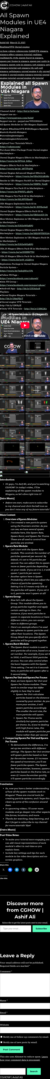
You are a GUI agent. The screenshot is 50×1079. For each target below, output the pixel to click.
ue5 (36, 68)
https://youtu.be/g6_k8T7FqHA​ (16, 168)
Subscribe (41, 928)
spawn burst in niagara (31, 58)
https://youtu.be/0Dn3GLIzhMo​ (32, 176)
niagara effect (7, 54)
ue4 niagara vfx (25, 68)
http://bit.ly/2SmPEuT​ (11, 298)
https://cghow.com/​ (10, 146)
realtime (37, 54)
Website (4, 1025)
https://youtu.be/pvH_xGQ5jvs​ (18, 259)
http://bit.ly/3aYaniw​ (28, 111)
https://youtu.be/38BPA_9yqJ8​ (31, 184)
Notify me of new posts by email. (20, 1042)
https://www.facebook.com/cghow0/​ (19, 278)
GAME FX (34, 51)
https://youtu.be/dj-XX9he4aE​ (32, 207)
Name (4, 1000)
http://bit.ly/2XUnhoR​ (28, 288)
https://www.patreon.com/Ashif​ (16, 118)
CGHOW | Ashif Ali (21, 5)
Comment (6, 971)
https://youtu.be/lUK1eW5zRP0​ (16, 225)
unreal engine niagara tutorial (26, 74)
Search (34, 1071)
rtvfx (15, 58)
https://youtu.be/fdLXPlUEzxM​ (16, 199)
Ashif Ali (4, 42)
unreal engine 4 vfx (31, 71)
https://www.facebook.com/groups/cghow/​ (22, 285)
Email (3, 1012)
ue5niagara (15, 71)
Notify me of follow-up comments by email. (26, 1037)
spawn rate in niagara (20, 64)
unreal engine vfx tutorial (30, 78)
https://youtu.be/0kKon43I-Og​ (32, 214)
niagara (44, 51)
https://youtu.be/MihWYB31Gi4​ (33, 233)
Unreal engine (22, 47)
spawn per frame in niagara (14, 61)
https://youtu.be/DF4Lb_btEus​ (16, 161)
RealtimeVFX (7, 47)
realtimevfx (6, 58)
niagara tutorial (23, 54)
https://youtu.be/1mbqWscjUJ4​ (16, 271)
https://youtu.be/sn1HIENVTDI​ (18, 252)
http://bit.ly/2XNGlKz (35, 308)
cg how (3, 51)
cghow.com (22, 51)
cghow (11, 51)
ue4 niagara (38, 64)
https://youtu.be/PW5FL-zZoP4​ (16, 191)
